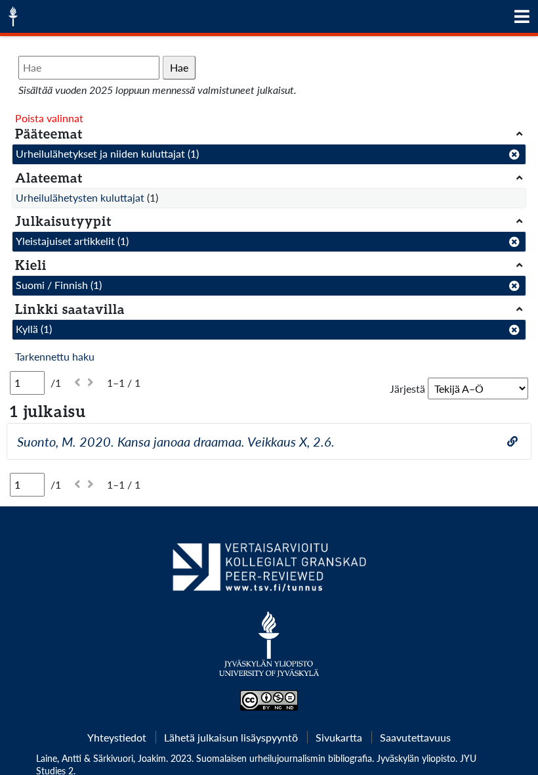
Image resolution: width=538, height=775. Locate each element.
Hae (179, 67)
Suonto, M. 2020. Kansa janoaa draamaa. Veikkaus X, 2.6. (176, 441)
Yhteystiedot (116, 737)
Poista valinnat (49, 118)
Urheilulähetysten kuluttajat (80, 197)
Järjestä (407, 388)
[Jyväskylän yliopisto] (269, 650)
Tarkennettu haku (54, 356)
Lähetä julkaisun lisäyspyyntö (231, 737)
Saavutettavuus (415, 737)
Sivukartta (339, 737)
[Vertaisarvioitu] (268, 572)
